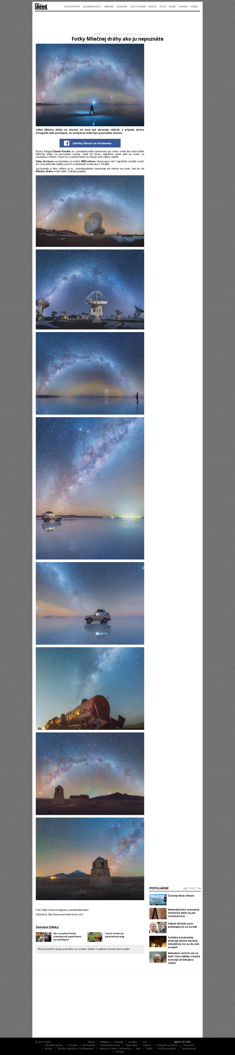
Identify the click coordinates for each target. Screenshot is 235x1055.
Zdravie (122, 6)
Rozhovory (72, 6)
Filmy (172, 6)
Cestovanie (138, 6)
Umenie (109, 6)
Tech (162, 6)
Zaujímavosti (92, 6)
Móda (152, 6)
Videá (194, 6)
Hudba (183, 6)
